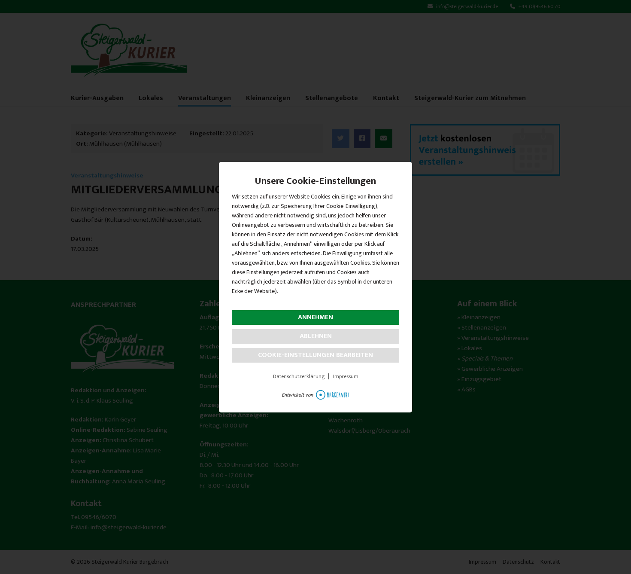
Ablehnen (316, 336)
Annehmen (315, 317)
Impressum (345, 376)
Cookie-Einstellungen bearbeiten (315, 355)
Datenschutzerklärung (299, 376)
